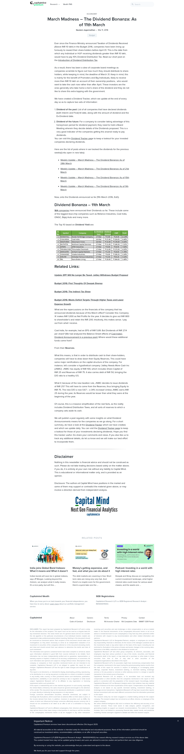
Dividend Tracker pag (81, 138)
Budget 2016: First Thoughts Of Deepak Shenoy (78, 283)
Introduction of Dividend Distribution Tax (77, 60)
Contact (142, 618)
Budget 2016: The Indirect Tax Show (72, 291)
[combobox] (142, 4)
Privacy (124, 618)
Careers (90, 618)
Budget (92, 35)
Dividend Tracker (94, 424)
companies (61, 210)
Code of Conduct (76, 622)
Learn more (54, 604)
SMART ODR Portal (146, 622)
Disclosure (91, 622)
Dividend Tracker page (109, 428)
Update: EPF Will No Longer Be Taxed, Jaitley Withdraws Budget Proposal (91, 275)
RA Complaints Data (129, 622)
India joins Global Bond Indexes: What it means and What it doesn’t (49, 570)
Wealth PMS (67, 4)
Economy (92, 14)
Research (54, 4)
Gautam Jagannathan (85, 30)
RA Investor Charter (112, 622)
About (72, 618)
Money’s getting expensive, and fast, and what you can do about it (91, 570)
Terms (106, 618)
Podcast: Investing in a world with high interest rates (133, 570)
